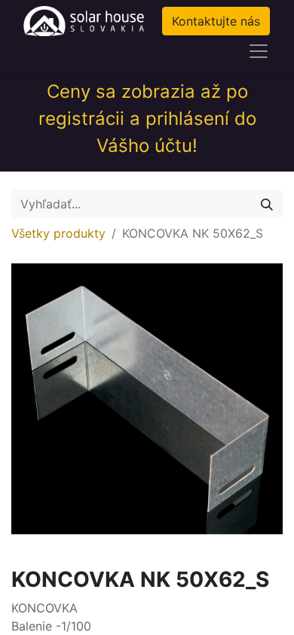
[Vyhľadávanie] (267, 204)
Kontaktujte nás (216, 21)
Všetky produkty (58, 233)
